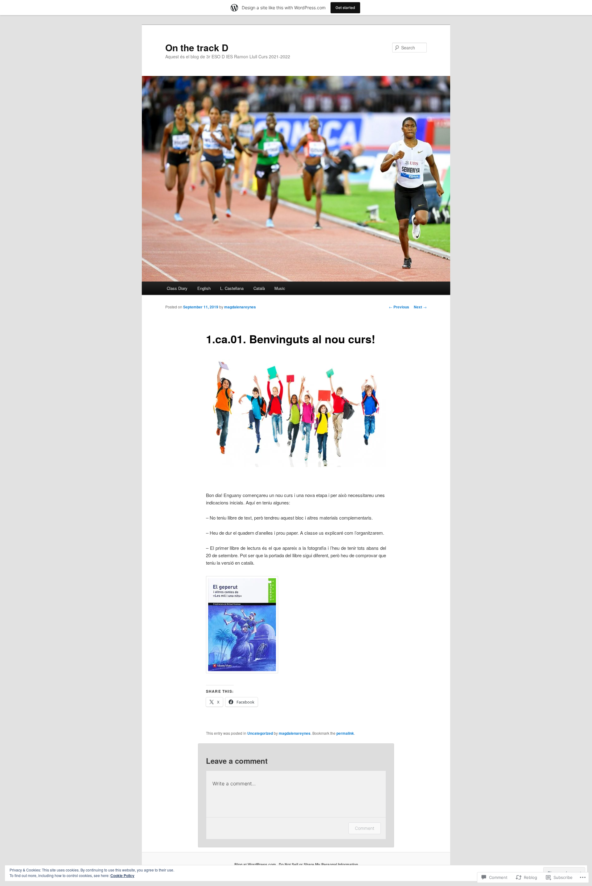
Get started (345, 7)
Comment (364, 828)
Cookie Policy (122, 875)
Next (420, 307)
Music (279, 288)
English (204, 288)
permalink (345, 733)
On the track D (196, 47)
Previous (399, 307)
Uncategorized (260, 733)
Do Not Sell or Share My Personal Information (318, 864)
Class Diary (177, 288)
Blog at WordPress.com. (255, 864)
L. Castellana (232, 288)
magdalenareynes (240, 307)
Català (259, 288)
